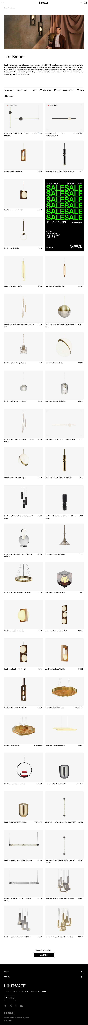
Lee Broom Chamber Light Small (15, 401)
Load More (44, 955)
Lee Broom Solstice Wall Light (14, 631)
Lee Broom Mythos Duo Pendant (15, 707)
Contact (7, 976)
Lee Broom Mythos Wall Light (54, 669)
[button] (85, 2)
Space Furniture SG (44, 3)
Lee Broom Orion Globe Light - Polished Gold (60, 439)
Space (6, 8)
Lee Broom (12, 8)
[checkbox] (41, 90)
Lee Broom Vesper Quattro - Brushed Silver (59, 898)
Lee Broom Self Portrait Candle (55, 784)
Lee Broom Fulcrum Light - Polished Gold (58, 477)
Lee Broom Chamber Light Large (56, 401)
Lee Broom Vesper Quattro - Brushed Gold (59, 937)
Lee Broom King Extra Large (54, 707)
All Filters (10, 90)
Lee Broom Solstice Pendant (13, 210)
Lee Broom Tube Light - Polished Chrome (18, 860)
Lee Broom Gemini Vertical (13, 286)
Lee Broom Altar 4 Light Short (55, 286)
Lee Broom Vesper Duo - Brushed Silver (17, 937)
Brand (33, 90)
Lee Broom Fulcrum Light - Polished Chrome (60, 171)
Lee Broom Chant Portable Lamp (56, 592)
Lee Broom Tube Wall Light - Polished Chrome (60, 822)
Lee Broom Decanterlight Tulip (55, 554)
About (6, 971)
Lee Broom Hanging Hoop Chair (14, 784)
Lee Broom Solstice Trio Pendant (56, 631)
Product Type (21, 90)
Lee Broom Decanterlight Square (15, 363)
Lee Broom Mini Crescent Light (14, 477)
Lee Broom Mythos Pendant (13, 171)
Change (27, 1018)
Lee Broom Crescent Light (54, 363)
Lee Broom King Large (11, 745)
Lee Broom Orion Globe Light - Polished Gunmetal (55, 134)
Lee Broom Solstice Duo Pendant (15, 669)
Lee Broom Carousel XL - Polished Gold (17, 592)
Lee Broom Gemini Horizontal (55, 745)
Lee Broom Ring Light (11, 248)
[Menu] (2, 3)
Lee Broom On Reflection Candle (15, 822)
